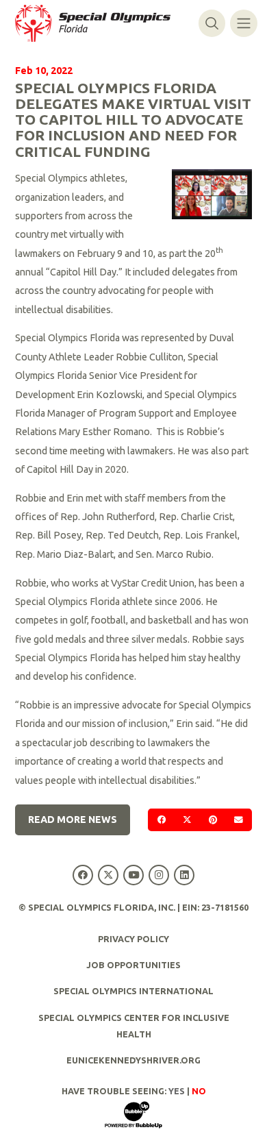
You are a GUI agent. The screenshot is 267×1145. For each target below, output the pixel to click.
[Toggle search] (212, 23)
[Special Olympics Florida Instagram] (159, 874)
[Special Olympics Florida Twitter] (107, 874)
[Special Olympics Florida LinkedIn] (184, 874)
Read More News (72, 819)
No (199, 1091)
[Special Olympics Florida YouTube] (133, 874)
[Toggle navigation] (243, 23)
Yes (176, 1091)
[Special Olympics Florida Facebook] (82, 874)
